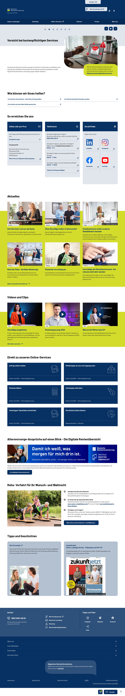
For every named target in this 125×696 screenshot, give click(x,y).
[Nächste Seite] (115, 28)
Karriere (79, 21)
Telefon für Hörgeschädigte (56, 170)
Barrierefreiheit (62, 680)
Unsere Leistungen (13, 21)
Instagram (105, 148)
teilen (87, 630)
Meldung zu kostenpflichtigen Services (99, 73)
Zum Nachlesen (12, 646)
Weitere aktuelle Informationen (17, 284)
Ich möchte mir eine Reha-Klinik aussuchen (22, 104)
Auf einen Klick (12, 655)
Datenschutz (36, 680)
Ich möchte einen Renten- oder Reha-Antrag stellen (24, 99)
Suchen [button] (91, 2)
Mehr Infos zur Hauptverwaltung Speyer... (22, 158)
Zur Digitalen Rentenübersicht (19, 472)
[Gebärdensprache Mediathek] (109, 11)
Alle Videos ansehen (14, 344)
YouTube (105, 166)
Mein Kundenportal (96, 9)
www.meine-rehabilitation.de (77, 504)
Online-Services (56, 21)
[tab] (45, 29)
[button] (110, 692)
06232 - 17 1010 (51, 157)
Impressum (11, 680)
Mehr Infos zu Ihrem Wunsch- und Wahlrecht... (81, 523)
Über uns (115, 21)
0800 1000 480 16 (52, 138)
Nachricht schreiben (55, 620)
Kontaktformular (14, 139)
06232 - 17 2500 (52, 165)
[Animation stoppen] (111, 28)
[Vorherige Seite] (106, 28)
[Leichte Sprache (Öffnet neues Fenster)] (114, 11)
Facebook (89, 166)
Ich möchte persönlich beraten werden (76, 99)
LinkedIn (89, 148)
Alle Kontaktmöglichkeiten (57, 627)
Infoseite (61, 668)
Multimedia (11, 650)
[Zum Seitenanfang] (121, 692)
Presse (97, 21)
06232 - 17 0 (51, 148)
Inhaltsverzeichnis (112, 680)
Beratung (35, 21)
